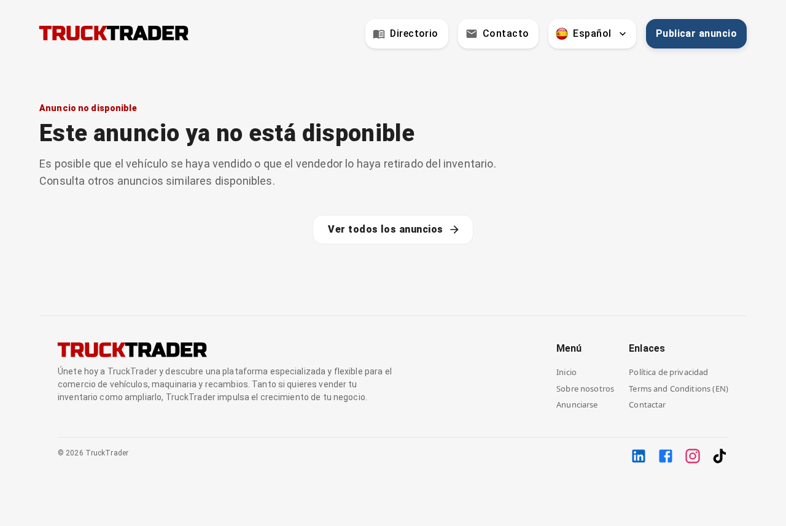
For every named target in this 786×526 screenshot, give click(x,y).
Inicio (566, 372)
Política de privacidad (668, 372)
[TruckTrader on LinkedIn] (638, 456)
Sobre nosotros (585, 388)
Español (592, 33)
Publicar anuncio (696, 33)
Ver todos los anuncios (385, 229)
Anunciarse (577, 404)
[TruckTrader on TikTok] (719, 456)
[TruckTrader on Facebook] (665, 456)
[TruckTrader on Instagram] (692, 456)
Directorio (414, 33)
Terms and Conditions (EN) (678, 388)
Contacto (506, 33)
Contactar (647, 404)
